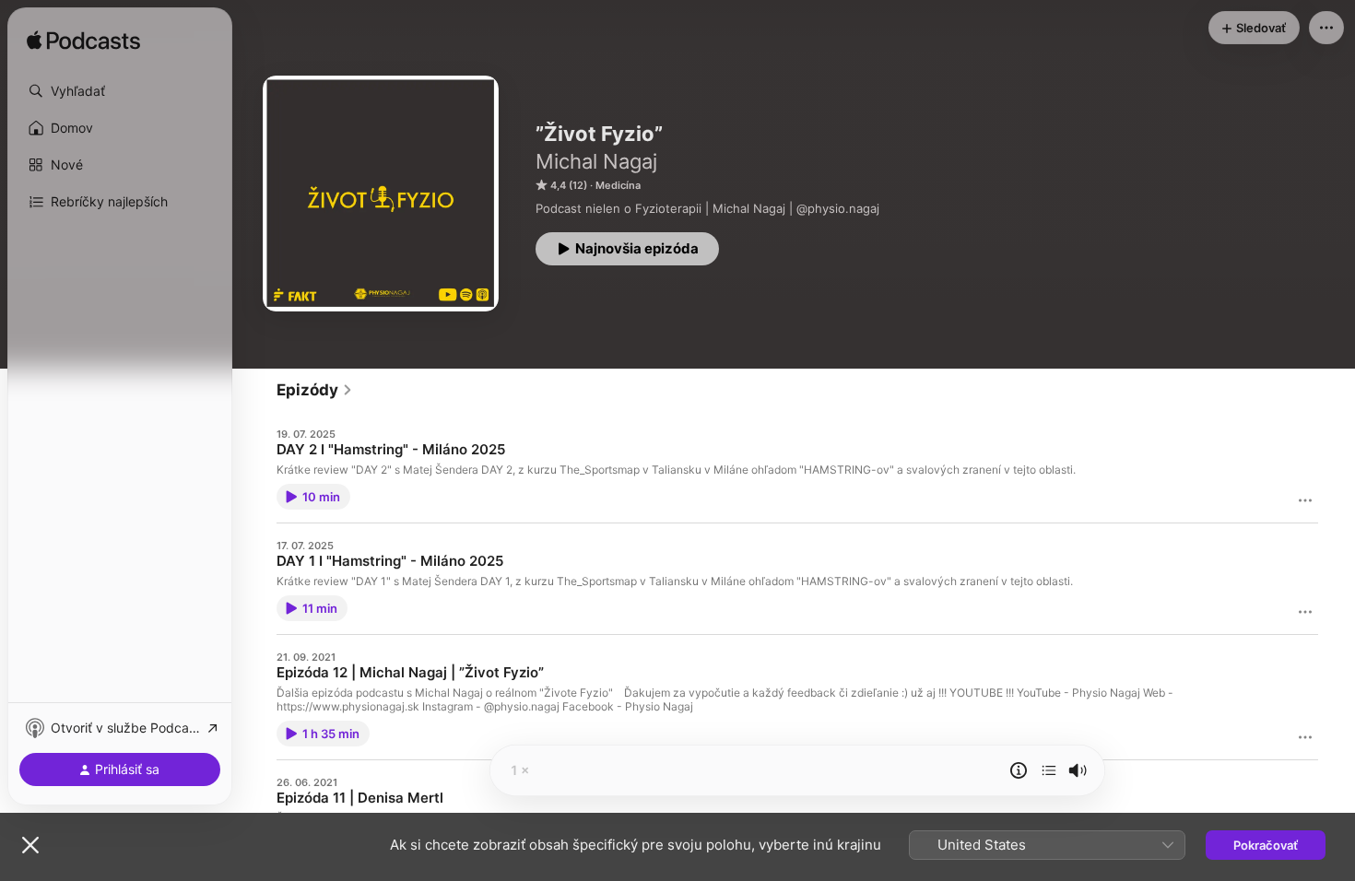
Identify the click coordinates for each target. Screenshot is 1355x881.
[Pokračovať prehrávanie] (1049, 770)
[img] (83, 41)
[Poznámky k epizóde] (1018, 770)
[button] (119, 91)
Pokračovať (1265, 845)
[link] (315, 390)
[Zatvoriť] (30, 845)
